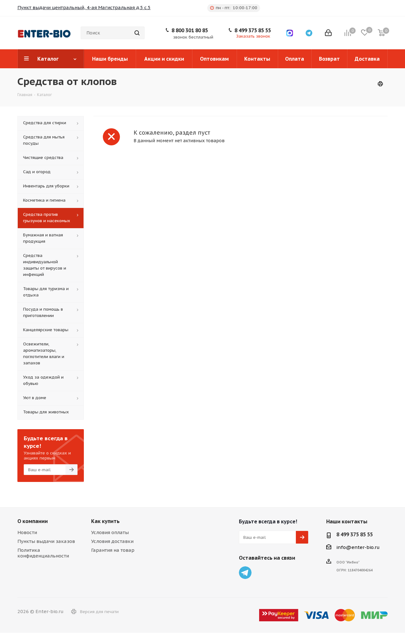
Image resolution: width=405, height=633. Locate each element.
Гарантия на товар (112, 550)
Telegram (245, 572)
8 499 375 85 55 (252, 30)
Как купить (105, 521)
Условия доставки (112, 541)
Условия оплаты (110, 532)
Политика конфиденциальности (43, 553)
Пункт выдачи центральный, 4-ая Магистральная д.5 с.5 (84, 7)
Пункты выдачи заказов (46, 541)
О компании (32, 521)
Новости (27, 532)
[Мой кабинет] (328, 33)
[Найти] (137, 33)
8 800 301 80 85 (189, 30)
